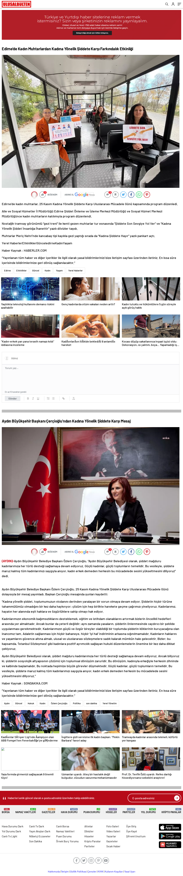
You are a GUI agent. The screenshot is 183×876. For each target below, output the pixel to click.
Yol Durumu (148, 811)
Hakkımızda (54, 871)
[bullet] (53, 398)
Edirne (7, 270)
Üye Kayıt (131, 831)
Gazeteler (48, 811)
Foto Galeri (112, 826)
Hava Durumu (69, 811)
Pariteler (129, 811)
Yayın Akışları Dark (39, 831)
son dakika (91, 703)
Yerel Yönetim (110, 703)
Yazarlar (111, 836)
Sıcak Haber (113, 846)
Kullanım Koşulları (114, 871)
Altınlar (88, 826)
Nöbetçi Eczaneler (40, 836)
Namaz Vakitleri (25, 811)
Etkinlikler (21, 270)
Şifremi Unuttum (135, 836)
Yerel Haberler (75, 270)
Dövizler (89, 831)
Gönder (12, 398)
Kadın (47, 270)
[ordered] (48, 398)
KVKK (100, 871)
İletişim (65, 871)
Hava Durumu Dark (12, 826)
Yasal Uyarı (129, 871)
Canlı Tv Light (9, 836)
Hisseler (111, 811)
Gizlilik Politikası (78, 871)
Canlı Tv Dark (36, 826)
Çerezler (92, 871)
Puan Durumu (91, 811)
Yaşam (59, 270)
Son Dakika (35, 841)
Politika (77, 703)
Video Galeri (113, 831)
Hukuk (31, 703)
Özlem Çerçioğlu (59, 703)
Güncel (35, 270)
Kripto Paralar (171, 811)
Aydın (7, 703)
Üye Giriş (131, 826)
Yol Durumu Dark (11, 831)
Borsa (6, 811)
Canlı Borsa (62, 826)
